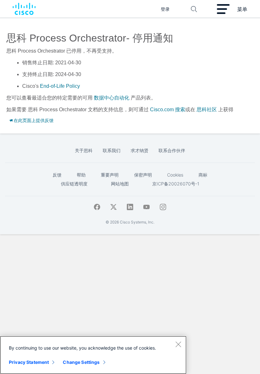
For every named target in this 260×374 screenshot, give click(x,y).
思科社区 (207, 109)
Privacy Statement (29, 362)
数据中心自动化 (111, 97)
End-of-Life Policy (60, 86)
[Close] (178, 344)
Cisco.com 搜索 (167, 109)
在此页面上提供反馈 (34, 120)
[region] (93, 355)
